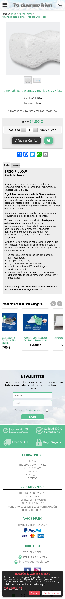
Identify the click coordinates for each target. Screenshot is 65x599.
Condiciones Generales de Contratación (32, 507)
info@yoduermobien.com (35, 561)
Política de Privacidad (32, 500)
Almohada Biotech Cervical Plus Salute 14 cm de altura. (18, 339)
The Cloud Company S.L (32, 465)
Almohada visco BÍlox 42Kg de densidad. (49, 339)
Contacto (32, 471)
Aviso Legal (32, 496)
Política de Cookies (32, 510)
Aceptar (34, 593)
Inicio (32, 461)
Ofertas (32, 478)
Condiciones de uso (35, 410)
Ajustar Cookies (51, 593)
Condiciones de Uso (32, 503)
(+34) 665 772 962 (35, 556)
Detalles (7, 165)
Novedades (32, 475)
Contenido (16, 165)
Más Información (13, 587)
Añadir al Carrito (26, 140)
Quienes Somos (32, 468)
